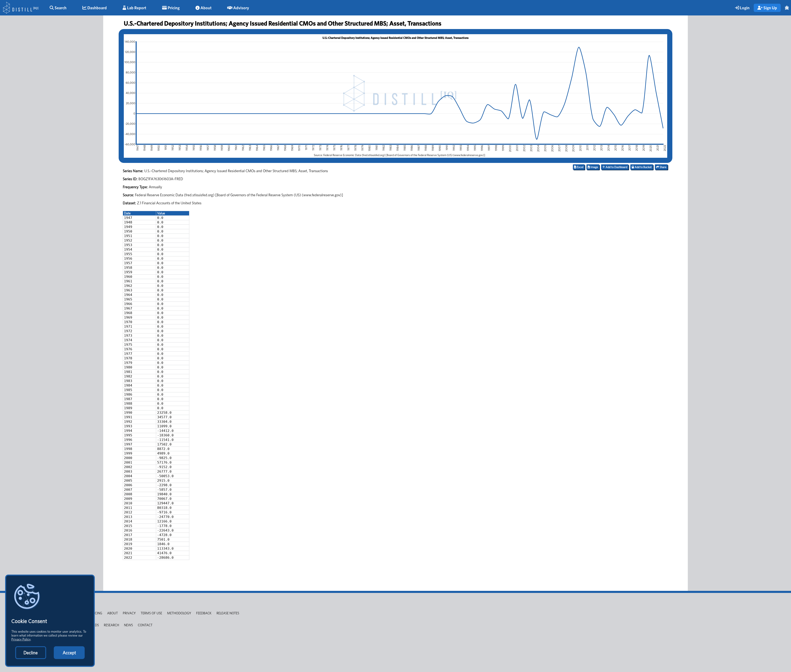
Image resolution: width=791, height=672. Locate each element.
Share (662, 167)
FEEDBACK (204, 613)
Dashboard (97, 7)
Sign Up (770, 7)
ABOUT (112, 613)
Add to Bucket (643, 167)
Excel (579, 167)
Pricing (173, 7)
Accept (69, 652)
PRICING (96, 613)
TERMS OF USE (151, 613)
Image (594, 167)
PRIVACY (129, 613)
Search (60, 7)
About (206, 7)
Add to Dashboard (616, 167)
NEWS (128, 625)
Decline (30, 652)
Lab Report (136, 7)
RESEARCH (111, 625)
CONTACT (145, 625)
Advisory (240, 7)
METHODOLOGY (179, 613)
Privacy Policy (20, 639)
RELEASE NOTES (227, 613)
